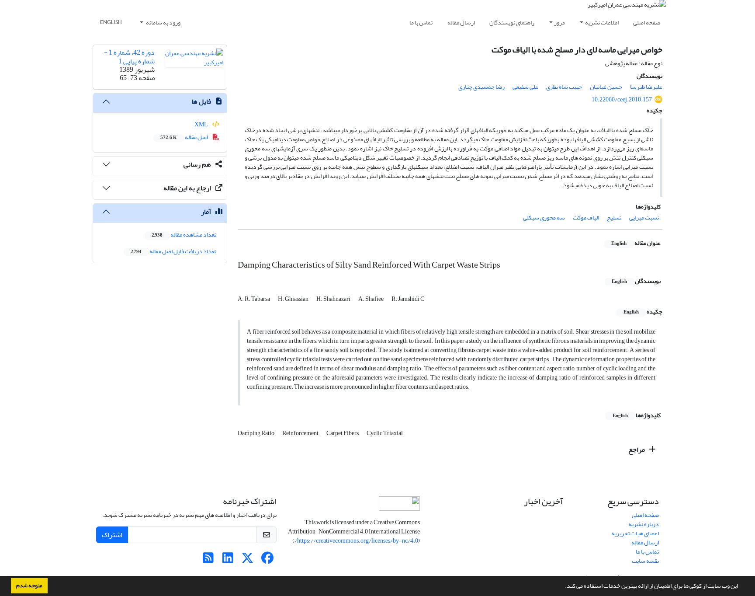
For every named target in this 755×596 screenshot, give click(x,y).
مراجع (637, 449)
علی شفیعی (525, 87)
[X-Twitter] (247, 560)
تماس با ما (421, 22)
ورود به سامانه (162, 22)
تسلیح (614, 217)
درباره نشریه (643, 524)
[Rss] (208, 560)
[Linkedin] (227, 560)
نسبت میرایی (644, 217)
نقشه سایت (645, 561)
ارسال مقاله (461, 22)
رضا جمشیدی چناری (481, 87)
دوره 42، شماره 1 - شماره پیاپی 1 (129, 56)
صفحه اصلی (646, 22)
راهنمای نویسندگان (511, 22)
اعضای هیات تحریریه (635, 533)
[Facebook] (267, 560)
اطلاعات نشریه (602, 22)
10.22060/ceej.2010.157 (622, 99)
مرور (559, 22)
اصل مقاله (184, 137)
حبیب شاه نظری (564, 87)
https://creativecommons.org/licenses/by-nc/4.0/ (356, 541)
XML (201, 124)
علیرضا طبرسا (646, 87)
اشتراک (112, 534)
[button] (562, 587)
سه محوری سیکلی (544, 217)
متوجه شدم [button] (29, 585)
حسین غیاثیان (606, 87)
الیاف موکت (586, 217)
